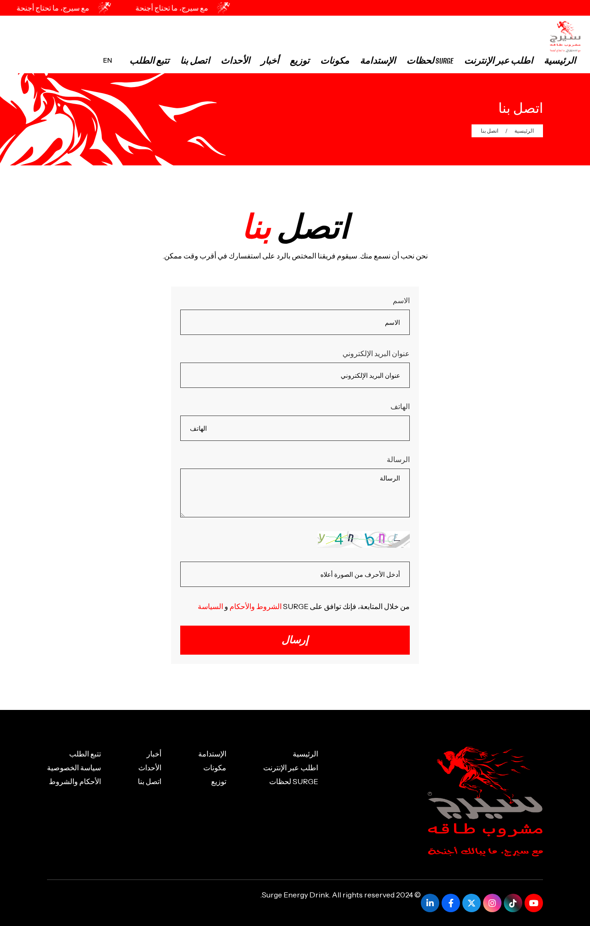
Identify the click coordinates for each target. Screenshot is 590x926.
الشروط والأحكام (256, 606)
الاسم (401, 300)
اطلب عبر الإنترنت (498, 60)
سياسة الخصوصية (74, 767)
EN (107, 60)
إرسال (295, 640)
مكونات (334, 60)
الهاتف (400, 406)
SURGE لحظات (430, 60)
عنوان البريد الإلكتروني (376, 353)
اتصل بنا (195, 60)
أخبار (270, 60)
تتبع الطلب (150, 60)
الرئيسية (560, 60)
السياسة (210, 606)
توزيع (300, 60)
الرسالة (398, 459)
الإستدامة (378, 60)
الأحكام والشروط (75, 781)
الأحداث (235, 60)
